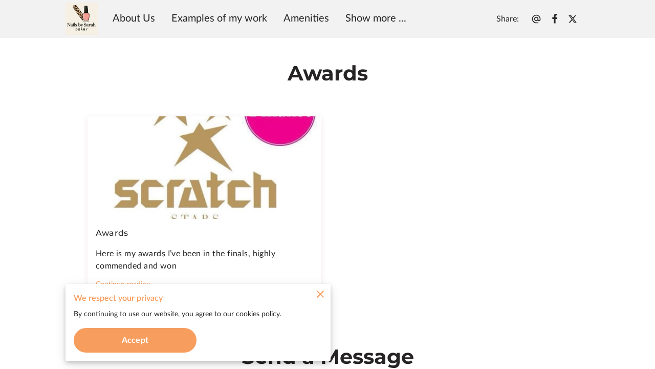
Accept (135, 340)
